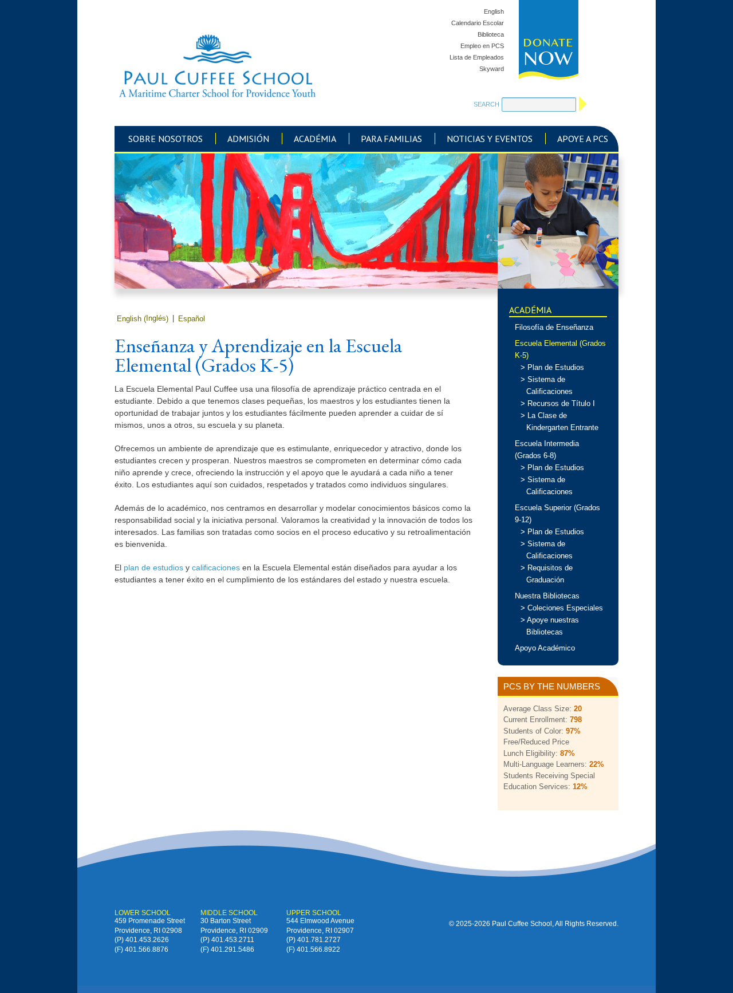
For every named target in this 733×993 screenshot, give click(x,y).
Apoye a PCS (582, 138)
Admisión (248, 138)
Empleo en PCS (482, 45)
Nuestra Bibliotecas (547, 596)
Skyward (491, 68)
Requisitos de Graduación (549, 574)
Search (486, 104)
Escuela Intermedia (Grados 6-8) (547, 449)
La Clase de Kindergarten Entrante (562, 421)
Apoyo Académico (545, 648)
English (494, 11)
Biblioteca (491, 34)
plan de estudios (153, 567)
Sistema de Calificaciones (549, 385)
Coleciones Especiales (565, 608)
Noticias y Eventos (490, 138)
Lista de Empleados (477, 57)
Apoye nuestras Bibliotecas (552, 626)
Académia (315, 138)
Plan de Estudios (555, 367)
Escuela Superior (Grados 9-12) (557, 513)
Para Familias (391, 138)
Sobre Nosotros (165, 138)
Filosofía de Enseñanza (554, 327)
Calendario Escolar (477, 22)
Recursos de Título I (561, 403)
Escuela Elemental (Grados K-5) (560, 349)
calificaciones (216, 567)
